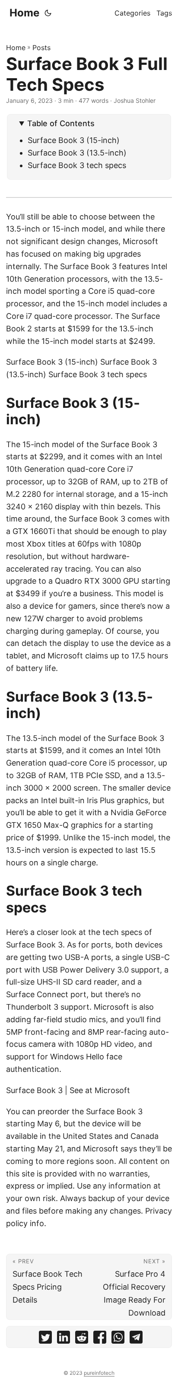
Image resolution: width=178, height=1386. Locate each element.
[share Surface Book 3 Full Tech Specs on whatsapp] (117, 1339)
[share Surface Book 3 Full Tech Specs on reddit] (81, 1339)
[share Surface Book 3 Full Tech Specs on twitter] (45, 1339)
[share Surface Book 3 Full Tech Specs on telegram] (136, 1339)
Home (24, 12)
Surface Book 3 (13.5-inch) (77, 152)
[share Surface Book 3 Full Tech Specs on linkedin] (63, 1339)
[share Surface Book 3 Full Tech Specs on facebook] (99, 1339)
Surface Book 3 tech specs (77, 165)
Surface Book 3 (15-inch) (74, 140)
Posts (41, 47)
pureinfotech (99, 1373)
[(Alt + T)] (48, 13)
